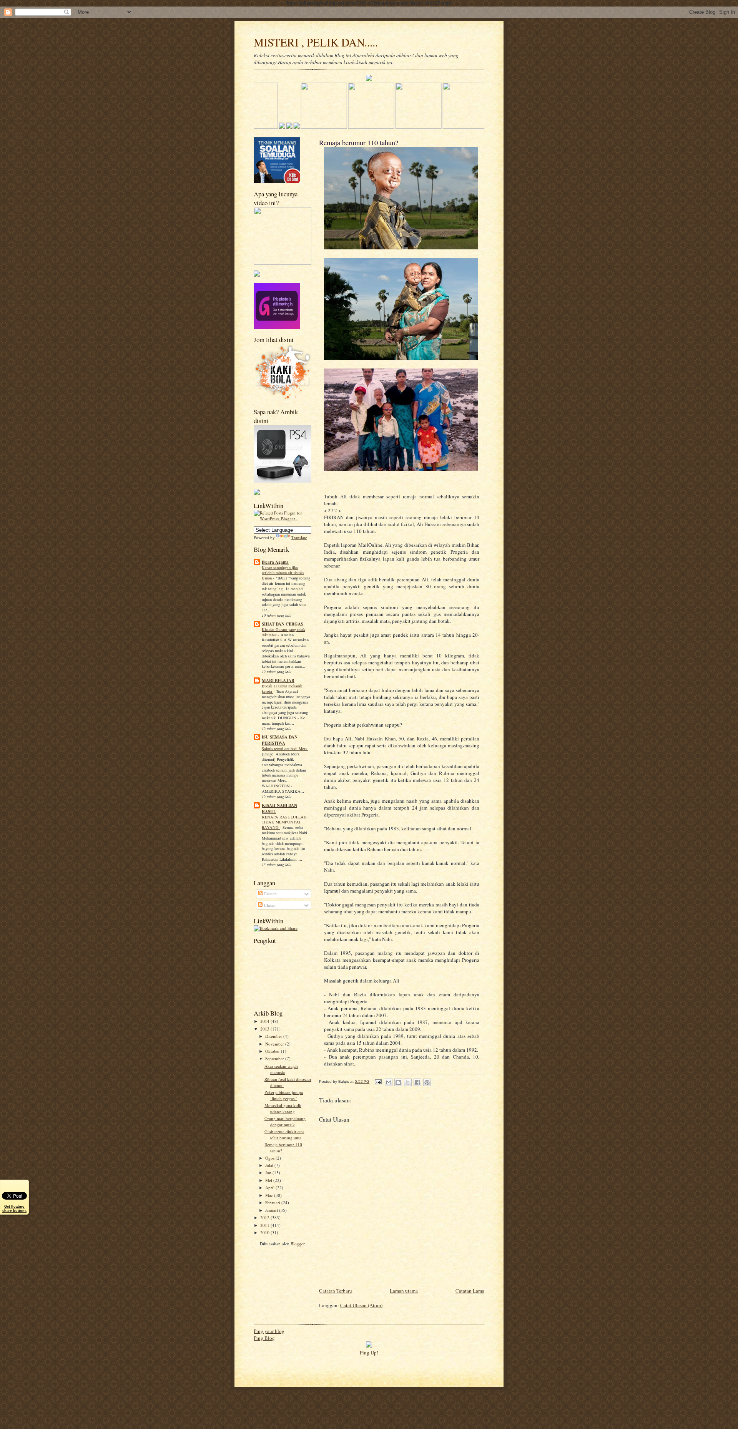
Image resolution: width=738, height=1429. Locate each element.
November (275, 1044)
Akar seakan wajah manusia (281, 1069)
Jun (269, 1172)
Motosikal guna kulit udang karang (282, 1108)
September (275, 1058)
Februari (273, 1202)
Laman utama (404, 1290)
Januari (272, 1210)
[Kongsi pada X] (408, 1082)
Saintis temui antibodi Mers (285, 748)
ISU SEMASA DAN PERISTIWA (280, 740)
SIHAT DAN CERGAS (282, 624)
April (270, 1187)
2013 (265, 1029)
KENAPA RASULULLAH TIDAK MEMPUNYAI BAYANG (284, 822)
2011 (265, 1225)
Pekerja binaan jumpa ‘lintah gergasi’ (283, 1095)
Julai (269, 1165)
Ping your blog (269, 1331)
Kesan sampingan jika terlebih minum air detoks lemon (283, 573)
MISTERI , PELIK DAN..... (316, 42)
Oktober (273, 1051)
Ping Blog (264, 1337)
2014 (265, 1021)
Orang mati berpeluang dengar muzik (285, 1121)
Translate (299, 537)
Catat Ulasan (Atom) (361, 1305)
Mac (269, 1195)
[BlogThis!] (398, 1082)
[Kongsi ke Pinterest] (427, 1082)
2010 (265, 1232)
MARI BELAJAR (278, 680)
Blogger (297, 1243)
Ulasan (269, 905)
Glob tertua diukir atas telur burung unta (284, 1134)
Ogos (270, 1158)
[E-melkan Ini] (388, 1082)
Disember (274, 1036)
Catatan (270, 893)
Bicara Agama (275, 562)
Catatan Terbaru (335, 1290)
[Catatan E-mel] (378, 1081)
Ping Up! (369, 1352)
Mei (269, 1180)
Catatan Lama (469, 1290)
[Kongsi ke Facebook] (417, 1082)
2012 (265, 1217)
